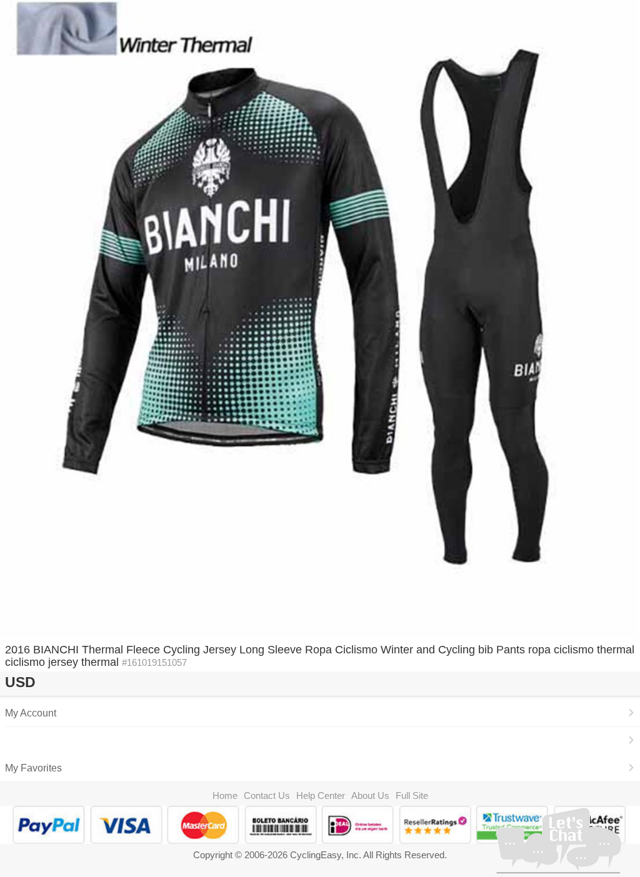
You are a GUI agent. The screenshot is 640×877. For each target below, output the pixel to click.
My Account (30, 712)
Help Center (320, 795)
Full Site (412, 795)
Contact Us (267, 795)
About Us (370, 795)
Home (225, 795)
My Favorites (33, 767)
